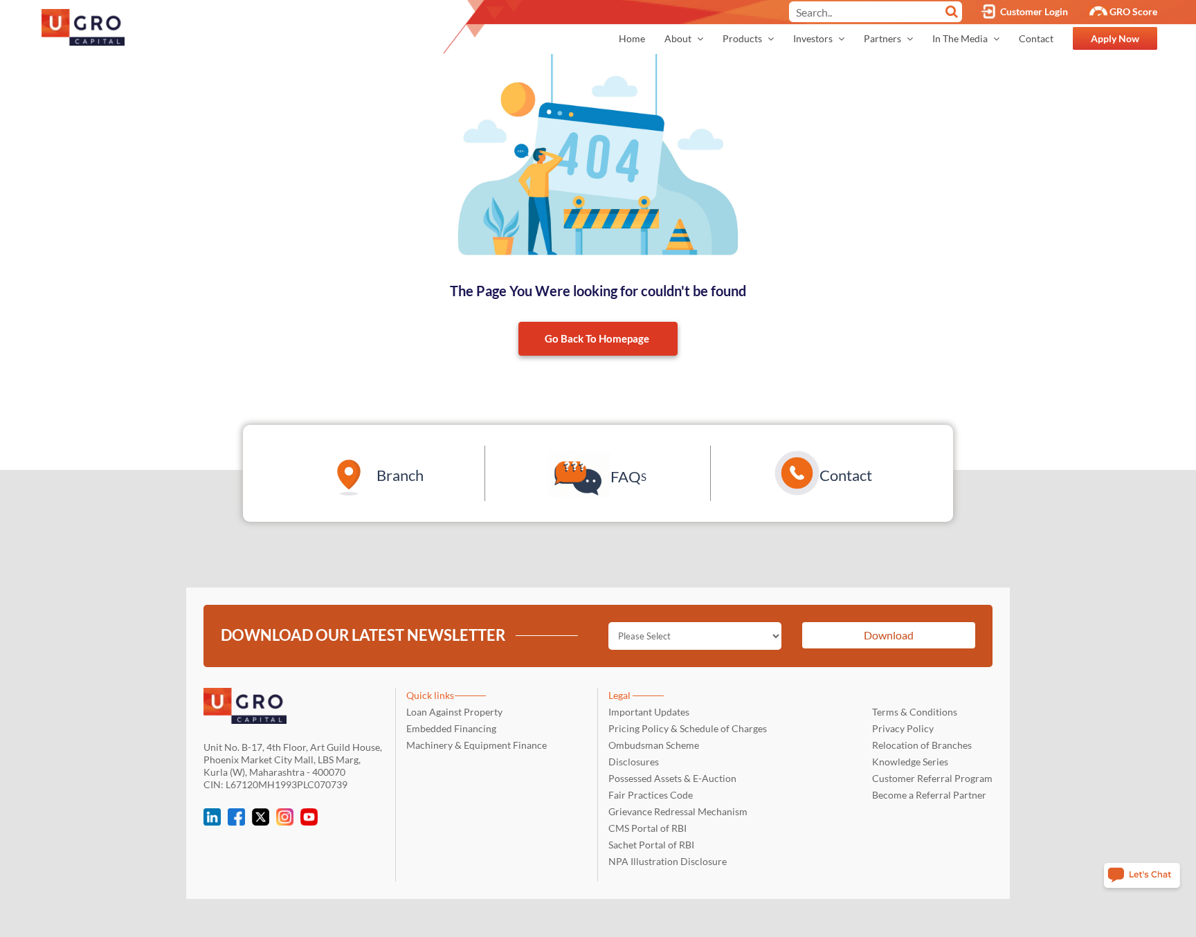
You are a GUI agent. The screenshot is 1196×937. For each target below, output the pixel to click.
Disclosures (633, 761)
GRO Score (1133, 11)
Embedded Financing (451, 728)
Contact (1036, 38)
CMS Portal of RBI (647, 828)
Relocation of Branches (922, 745)
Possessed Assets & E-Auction (672, 778)
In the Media (961, 38)
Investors (814, 38)
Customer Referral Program (932, 778)
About (679, 38)
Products (743, 38)
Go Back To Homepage (597, 338)
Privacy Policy (903, 728)
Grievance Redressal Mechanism (678, 811)
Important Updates (648, 712)
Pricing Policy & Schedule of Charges (687, 728)
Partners (883, 38)
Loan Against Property (454, 712)
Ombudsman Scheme (653, 745)
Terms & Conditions (914, 712)
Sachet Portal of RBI (651, 844)
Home (632, 38)
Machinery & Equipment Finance (476, 745)
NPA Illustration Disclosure (667, 861)
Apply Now (1115, 38)
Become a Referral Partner (929, 795)
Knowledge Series (910, 761)
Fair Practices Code (650, 795)
